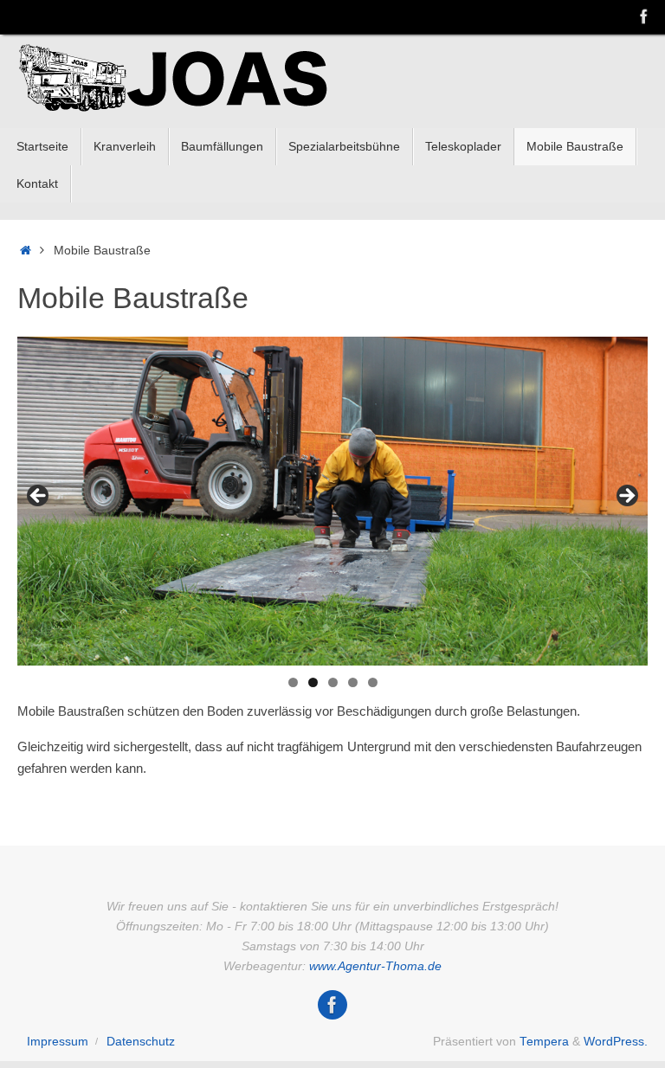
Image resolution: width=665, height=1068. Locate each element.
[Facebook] (644, 16)
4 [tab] (353, 682)
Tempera (544, 1041)
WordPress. (616, 1041)
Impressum (57, 1041)
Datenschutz (141, 1041)
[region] (332, 501)
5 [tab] (373, 682)
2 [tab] (313, 682)
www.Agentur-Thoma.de (375, 966)
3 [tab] (333, 682)
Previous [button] (39, 497)
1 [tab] (293, 682)
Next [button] (626, 497)
